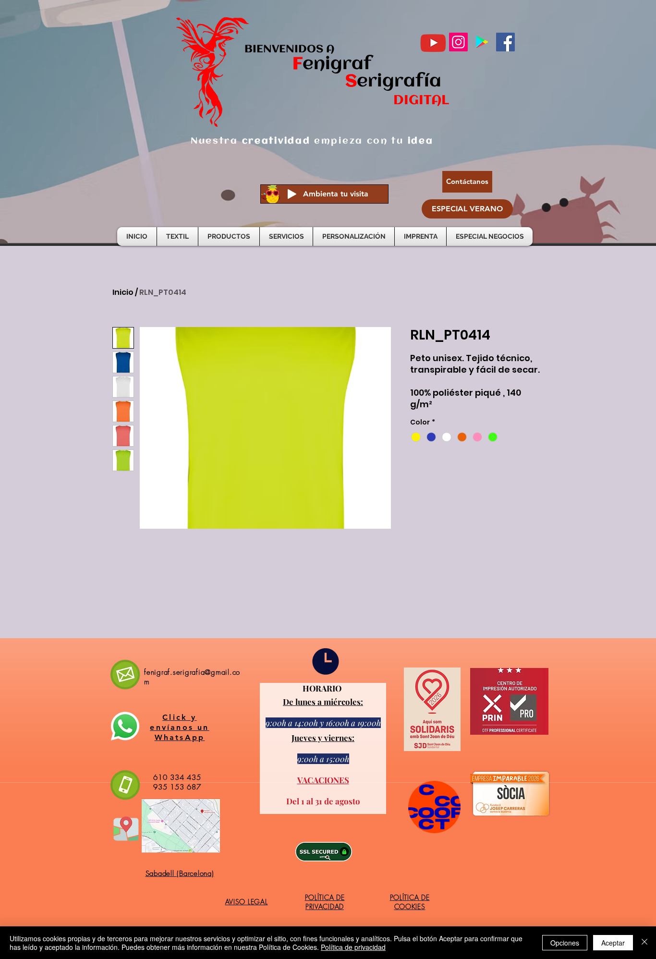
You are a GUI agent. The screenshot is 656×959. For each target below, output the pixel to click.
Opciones (564, 942)
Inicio (123, 292)
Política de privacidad (353, 947)
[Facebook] (505, 42)
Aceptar (613, 942)
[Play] (292, 194)
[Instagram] (458, 42)
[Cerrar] (644, 942)
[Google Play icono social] (482, 42)
